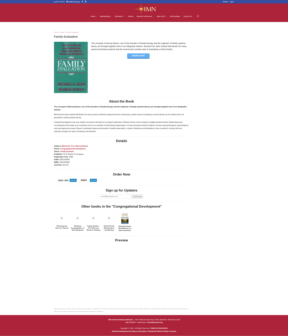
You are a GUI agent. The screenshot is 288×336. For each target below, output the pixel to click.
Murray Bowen (82, 146)
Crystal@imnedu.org (155, 322)
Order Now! (138, 56)
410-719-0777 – (131, 322)
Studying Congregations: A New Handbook (77, 228)
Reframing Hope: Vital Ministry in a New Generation (125, 228)
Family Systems (67, 151)
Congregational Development (73, 149)
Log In (232, 2)
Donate (225, 2)
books (62, 32)
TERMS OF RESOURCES (159, 328)
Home (56, 32)
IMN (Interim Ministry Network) (120, 320)
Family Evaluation (72, 32)
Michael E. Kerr (68, 146)
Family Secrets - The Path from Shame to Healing (93, 228)
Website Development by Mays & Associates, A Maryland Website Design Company (144, 331)
